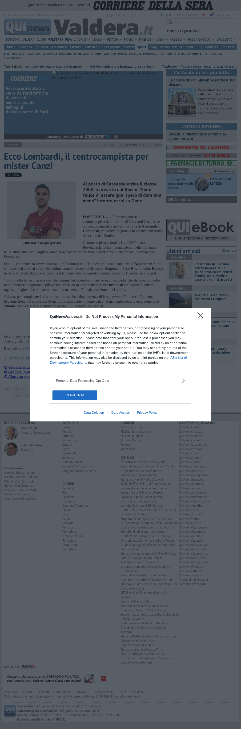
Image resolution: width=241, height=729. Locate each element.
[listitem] (120, 380)
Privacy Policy (147, 412)
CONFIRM (74, 395)
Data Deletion (94, 412)
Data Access (120, 412)
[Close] (201, 316)
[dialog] (120, 364)
